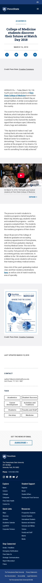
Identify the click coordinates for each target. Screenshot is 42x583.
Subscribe (20, 442)
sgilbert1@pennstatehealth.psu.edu (16, 379)
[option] (21, 69)
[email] (35, 55)
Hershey (12, 415)
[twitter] (16, 55)
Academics (21, 21)
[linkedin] (26, 55)
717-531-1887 (18, 381)
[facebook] (7, 55)
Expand (32, 197)
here (6, 272)
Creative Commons (26, 69)
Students (12, 410)
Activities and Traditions (30, 404)
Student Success (29, 397)
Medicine (30, 415)
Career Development (12, 404)
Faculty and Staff (29, 410)
